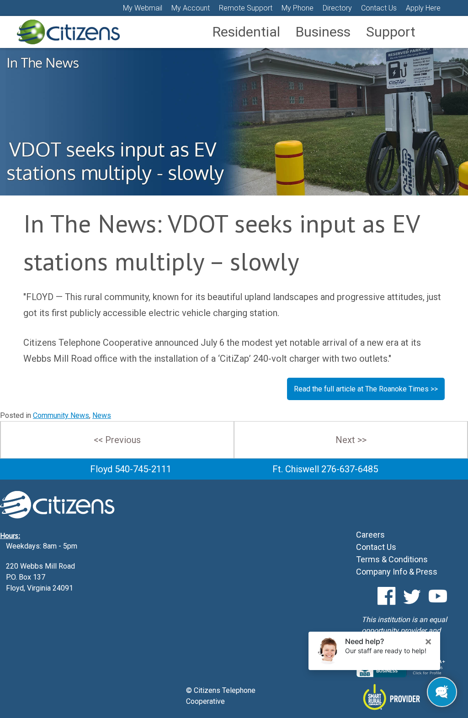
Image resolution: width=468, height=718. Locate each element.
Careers (370, 534)
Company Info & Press (396, 571)
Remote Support (245, 8)
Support (390, 32)
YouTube (438, 596)
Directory (337, 8)
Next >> (351, 439)
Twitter (412, 596)
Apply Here (423, 8)
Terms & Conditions (392, 559)
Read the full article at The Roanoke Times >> (366, 389)
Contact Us (379, 8)
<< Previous (117, 439)
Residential (246, 32)
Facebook (387, 596)
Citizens (68, 32)
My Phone (298, 8)
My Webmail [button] (142, 8)
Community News (61, 415)
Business (323, 32)
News (101, 415)
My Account (190, 8)
